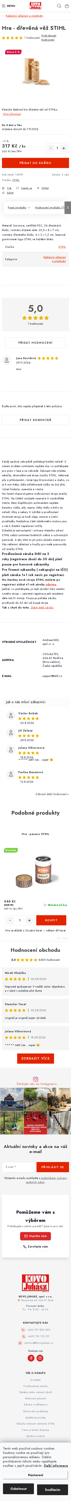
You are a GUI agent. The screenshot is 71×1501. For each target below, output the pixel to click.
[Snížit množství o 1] (50, 148)
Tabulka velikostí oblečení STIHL (35, 1424)
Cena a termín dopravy (35, 1430)
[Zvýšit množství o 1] (63, 148)
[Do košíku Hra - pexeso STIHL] (51, 920)
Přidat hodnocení (35, 343)
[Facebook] (31, 1358)
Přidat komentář (35, 420)
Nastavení (35, 1475)
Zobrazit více (35, 1058)
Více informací (12, 114)
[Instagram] (39, 1358)
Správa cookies (35, 1436)
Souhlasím (52, 1490)
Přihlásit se (52, 1167)
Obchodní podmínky (35, 1411)
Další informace (56, 1465)
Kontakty (35, 1380)
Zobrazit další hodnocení (51, 794)
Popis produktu (17, 207)
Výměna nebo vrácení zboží (35, 1392)
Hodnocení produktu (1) (49, 207)
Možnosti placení (35, 1398)
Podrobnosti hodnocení (48, 38)
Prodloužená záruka (35, 1386)
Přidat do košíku (35, 163)
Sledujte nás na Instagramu (36, 1084)
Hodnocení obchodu (35, 950)
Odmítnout (18, 1489)
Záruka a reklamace (35, 1404)
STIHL (16, 180)
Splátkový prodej (35, 1417)
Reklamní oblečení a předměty (55, 259)
